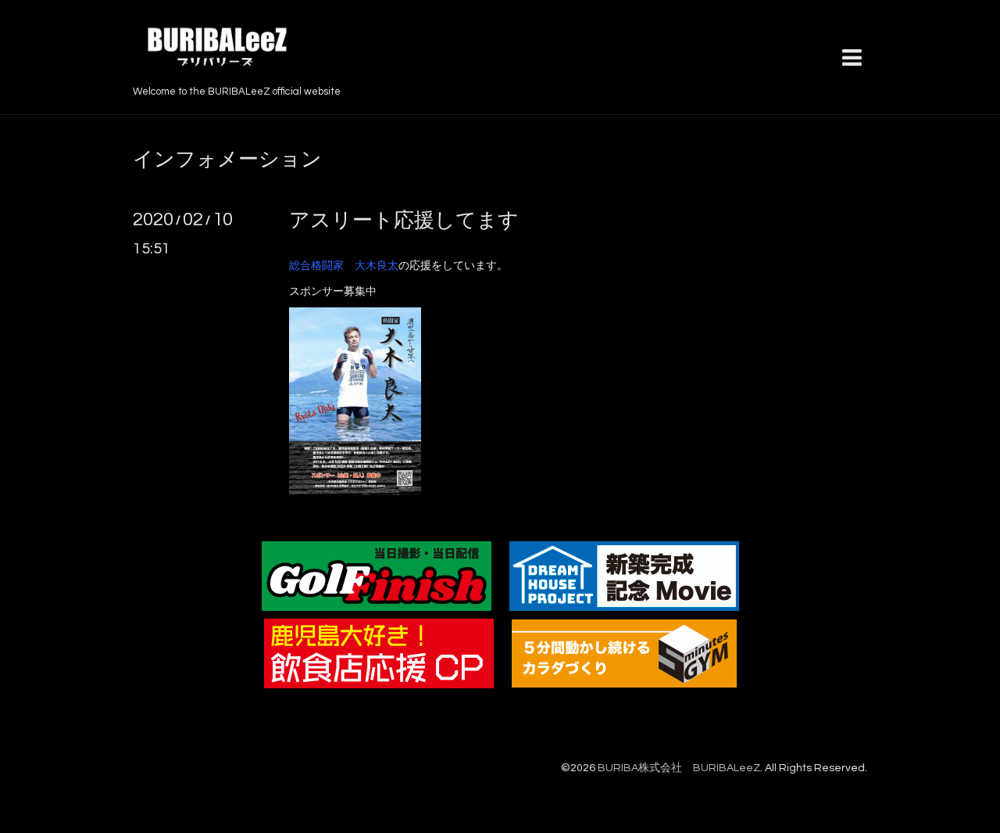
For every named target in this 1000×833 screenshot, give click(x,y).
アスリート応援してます (404, 220)
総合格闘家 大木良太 (343, 265)
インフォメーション (227, 159)
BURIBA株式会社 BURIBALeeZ (679, 768)
